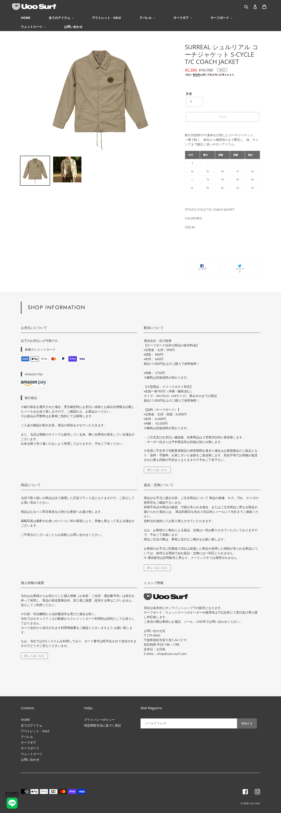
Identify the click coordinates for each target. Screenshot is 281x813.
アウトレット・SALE (35, 731)
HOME (25, 720)
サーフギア (28, 742)
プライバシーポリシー (99, 720)
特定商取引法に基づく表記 (102, 725)
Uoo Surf (255, 803)
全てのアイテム (31, 725)
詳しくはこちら (157, 470)
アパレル (27, 737)
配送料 (196, 74)
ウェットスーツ (31, 754)
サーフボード (30, 748)
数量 (189, 94)
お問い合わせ (30, 759)
